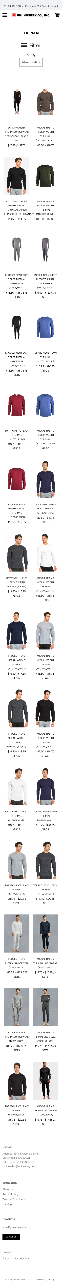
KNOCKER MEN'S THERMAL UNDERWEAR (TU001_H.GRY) (17, 1036)
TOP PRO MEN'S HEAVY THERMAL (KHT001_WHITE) (17, 815)
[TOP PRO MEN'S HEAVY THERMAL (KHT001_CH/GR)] (45, 860)
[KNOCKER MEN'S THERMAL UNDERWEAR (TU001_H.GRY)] (16, 1007)
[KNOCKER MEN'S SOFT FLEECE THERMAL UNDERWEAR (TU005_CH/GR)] (45, 249)
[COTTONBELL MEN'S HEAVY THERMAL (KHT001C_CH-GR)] (16, 552)
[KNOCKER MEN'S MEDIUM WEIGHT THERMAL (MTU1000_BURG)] (16, 479)
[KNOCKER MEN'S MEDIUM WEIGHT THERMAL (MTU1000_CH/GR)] (16, 708)
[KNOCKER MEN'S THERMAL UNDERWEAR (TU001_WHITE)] (16, 933)
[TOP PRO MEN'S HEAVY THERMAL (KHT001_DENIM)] (45, 327)
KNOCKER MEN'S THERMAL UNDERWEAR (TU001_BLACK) (45, 1110)
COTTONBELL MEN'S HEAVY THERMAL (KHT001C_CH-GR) (16, 582)
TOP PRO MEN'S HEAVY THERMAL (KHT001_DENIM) (45, 357)
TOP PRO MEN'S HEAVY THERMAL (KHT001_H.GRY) (17, 889)
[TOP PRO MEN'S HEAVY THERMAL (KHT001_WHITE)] (16, 786)
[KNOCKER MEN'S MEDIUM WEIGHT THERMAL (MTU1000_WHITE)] (45, 552)
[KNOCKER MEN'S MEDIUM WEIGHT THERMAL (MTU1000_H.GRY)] (45, 630)
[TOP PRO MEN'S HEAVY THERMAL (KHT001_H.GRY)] (16, 860)
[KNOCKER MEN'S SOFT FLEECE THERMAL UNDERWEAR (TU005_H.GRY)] (16, 249)
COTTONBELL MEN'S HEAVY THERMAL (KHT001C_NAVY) (45, 508)
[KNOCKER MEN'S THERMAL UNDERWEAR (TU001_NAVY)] (45, 933)
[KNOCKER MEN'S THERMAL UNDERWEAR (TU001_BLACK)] (45, 1080)
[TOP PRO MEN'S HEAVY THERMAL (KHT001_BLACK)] (16, 1080)
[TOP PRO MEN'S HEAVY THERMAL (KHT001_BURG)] (16, 405)
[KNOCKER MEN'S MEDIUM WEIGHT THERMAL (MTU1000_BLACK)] (45, 708)
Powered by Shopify (45, 1279)
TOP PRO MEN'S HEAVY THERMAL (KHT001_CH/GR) (45, 889)
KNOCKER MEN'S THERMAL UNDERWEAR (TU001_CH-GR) (45, 1036)
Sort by (31, 55)
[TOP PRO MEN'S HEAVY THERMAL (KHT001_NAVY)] (45, 786)
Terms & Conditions (13, 1199)
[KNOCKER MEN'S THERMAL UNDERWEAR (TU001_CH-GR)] (45, 1007)
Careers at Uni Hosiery (15, 1258)
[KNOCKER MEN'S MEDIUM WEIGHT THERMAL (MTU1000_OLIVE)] (45, 176)
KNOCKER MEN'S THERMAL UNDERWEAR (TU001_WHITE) (17, 963)
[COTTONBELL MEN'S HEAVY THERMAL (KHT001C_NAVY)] (45, 479)
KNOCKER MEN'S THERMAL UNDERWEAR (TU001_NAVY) (45, 963)
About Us (7, 1189)
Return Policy (10, 1194)
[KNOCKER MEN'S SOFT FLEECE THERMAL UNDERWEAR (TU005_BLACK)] (16, 327)
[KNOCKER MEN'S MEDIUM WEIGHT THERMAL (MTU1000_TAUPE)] (45, 102)
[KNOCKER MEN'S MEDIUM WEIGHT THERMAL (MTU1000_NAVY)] (16, 630)
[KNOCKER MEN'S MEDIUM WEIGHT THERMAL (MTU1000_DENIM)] (45, 405)
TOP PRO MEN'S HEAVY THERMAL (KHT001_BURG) (17, 435)
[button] (31, 62)
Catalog (7, 1204)
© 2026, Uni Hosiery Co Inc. (18, 1279)
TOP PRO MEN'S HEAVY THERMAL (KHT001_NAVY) (45, 815)
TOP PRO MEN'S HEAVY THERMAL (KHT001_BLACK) (17, 1110)
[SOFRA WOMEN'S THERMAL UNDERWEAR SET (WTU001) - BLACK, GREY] (16, 102)
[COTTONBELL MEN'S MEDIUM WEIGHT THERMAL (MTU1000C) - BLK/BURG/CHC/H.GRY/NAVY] (16, 176)
